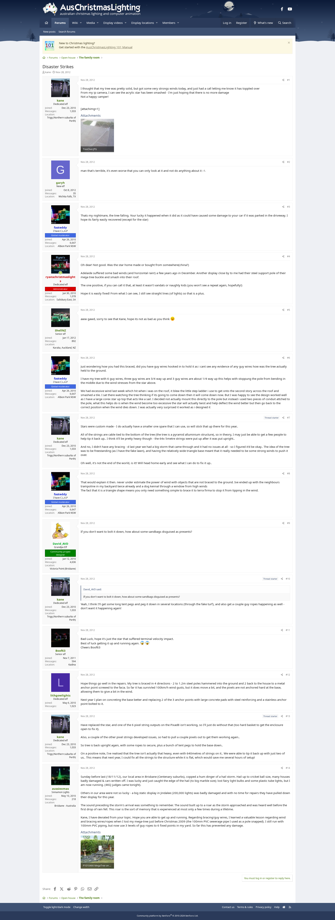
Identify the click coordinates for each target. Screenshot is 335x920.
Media (90, 23)
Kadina (72, 664)
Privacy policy (263, 907)
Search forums (67, 31)
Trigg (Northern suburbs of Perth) (61, 119)
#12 (288, 674)
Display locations (142, 23)
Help (277, 907)
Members (168, 23)
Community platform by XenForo (167, 915)
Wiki (75, 23)
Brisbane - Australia (65, 805)
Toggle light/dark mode (56, 907)
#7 (288, 417)
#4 (288, 256)
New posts (49, 31)
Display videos (113, 23)
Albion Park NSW (67, 246)
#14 (288, 768)
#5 (288, 310)
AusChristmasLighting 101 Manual (109, 47)
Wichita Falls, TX (67, 196)
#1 (288, 80)
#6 (288, 357)
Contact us (228, 907)
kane (48, 72)
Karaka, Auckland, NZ (64, 347)
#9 (288, 523)
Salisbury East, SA (66, 299)
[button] (80, 23)
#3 (288, 206)
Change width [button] (81, 907)
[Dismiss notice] (288, 43)
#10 (288, 578)
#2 (288, 162)
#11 (288, 630)
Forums (60, 23)
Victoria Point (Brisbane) (63, 568)
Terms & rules (245, 907)
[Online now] (60, 273)
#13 (288, 716)
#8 (288, 473)
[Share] (283, 80)
